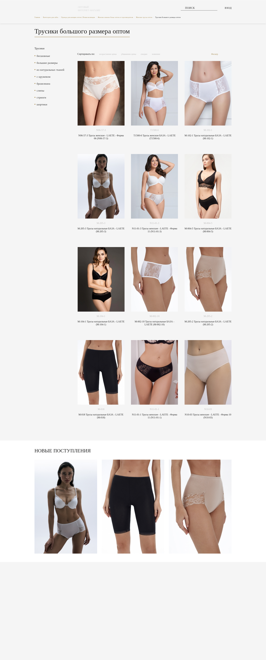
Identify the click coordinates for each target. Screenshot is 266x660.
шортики (42, 104)
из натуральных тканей (50, 69)
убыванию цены (128, 54)
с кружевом (43, 76)
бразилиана (43, 83)
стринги (41, 97)
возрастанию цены (108, 54)
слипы (40, 90)
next (228, 507)
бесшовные (43, 55)
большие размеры (47, 62)
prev (38, 507)
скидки (144, 54)
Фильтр (214, 54)
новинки (156, 54)
